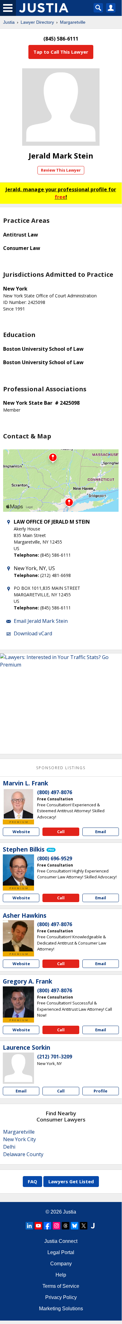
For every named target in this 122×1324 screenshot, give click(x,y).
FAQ (32, 1181)
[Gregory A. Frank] (18, 1002)
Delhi (9, 1146)
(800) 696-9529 (54, 858)
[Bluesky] (74, 1225)
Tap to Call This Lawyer (60, 52)
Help (61, 1275)
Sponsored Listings (60, 767)
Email (100, 831)
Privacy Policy (61, 1297)
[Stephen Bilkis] (18, 870)
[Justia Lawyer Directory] (92, 1225)
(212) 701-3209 (54, 1056)
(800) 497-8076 (54, 792)
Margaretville (72, 22)
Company (61, 1263)
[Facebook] (47, 1225)
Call (61, 831)
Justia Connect (60, 1241)
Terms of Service (60, 1286)
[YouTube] (38, 1225)
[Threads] (65, 1225)
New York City (19, 1139)
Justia (9, 22)
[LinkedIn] (29, 1225)
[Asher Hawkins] (18, 935)
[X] (83, 1225)
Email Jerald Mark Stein (41, 621)
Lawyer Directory (37, 22)
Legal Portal (60, 1252)
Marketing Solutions (61, 1308)
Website (21, 831)
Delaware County (23, 1154)
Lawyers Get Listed (71, 1181)
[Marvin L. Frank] (18, 803)
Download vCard (33, 633)
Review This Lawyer (61, 170)
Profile (100, 1091)
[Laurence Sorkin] (18, 1068)
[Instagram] (56, 1225)
